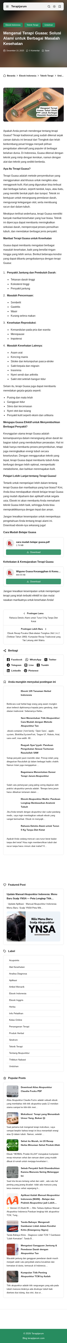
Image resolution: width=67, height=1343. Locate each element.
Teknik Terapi (32, 25)
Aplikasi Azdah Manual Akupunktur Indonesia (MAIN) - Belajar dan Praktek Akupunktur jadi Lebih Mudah (40, 1199)
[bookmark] (59, 6)
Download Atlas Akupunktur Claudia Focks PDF (36, 1089)
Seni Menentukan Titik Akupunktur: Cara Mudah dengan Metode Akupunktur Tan (40, 722)
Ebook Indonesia (13, 25)
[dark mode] (54, 6)
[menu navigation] (7, 6)
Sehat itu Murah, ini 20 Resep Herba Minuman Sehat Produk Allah (40, 1143)
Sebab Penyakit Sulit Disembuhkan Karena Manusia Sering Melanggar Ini (40, 1172)
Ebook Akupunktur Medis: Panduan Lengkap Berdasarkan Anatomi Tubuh (40, 803)
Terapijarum (19, 6)
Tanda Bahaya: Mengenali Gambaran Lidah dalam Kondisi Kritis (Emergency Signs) (38, 1226)
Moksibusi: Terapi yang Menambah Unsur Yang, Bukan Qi (40, 1116)
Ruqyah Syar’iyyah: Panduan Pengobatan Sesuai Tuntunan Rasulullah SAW (37, 749)
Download (35, 552)
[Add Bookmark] (45, 51)
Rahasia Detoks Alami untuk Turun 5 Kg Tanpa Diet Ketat (40, 828)
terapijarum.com (36, 1338)
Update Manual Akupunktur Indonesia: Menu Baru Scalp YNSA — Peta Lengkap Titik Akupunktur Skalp (32, 896)
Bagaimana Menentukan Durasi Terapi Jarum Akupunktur (38, 774)
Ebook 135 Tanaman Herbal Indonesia (36, 693)
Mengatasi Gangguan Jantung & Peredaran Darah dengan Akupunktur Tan (39, 1249)
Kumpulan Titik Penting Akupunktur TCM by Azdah (36, 1274)
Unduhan (49, 25)
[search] (48, 6)
